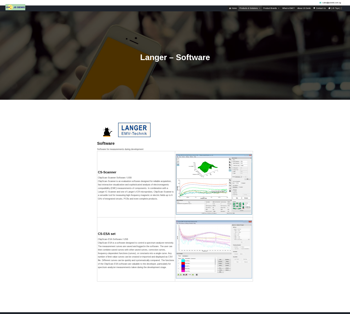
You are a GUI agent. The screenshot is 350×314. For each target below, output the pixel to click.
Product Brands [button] (270, 8)
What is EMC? (288, 8)
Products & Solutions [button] (249, 8)
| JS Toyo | (335, 8)
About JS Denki (304, 8)
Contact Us (321, 8)
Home (234, 8)
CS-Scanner (107, 172)
